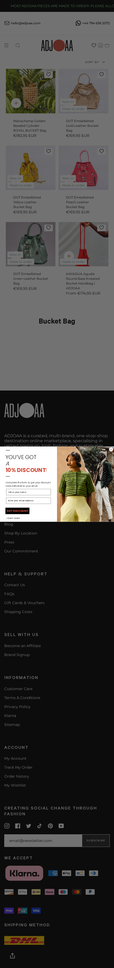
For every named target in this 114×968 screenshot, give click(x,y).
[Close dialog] (111, 449)
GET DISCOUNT (17, 511)
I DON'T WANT (13, 518)
